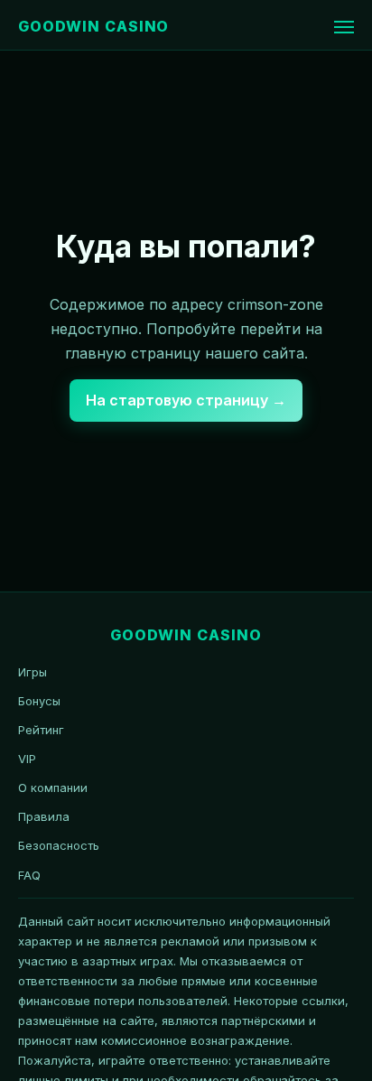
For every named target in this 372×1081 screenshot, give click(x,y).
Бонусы (39, 701)
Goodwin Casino (93, 26)
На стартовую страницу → (186, 400)
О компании (53, 787)
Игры (32, 672)
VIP (27, 758)
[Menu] (344, 27)
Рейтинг (41, 729)
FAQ (29, 875)
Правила (44, 816)
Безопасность (58, 845)
